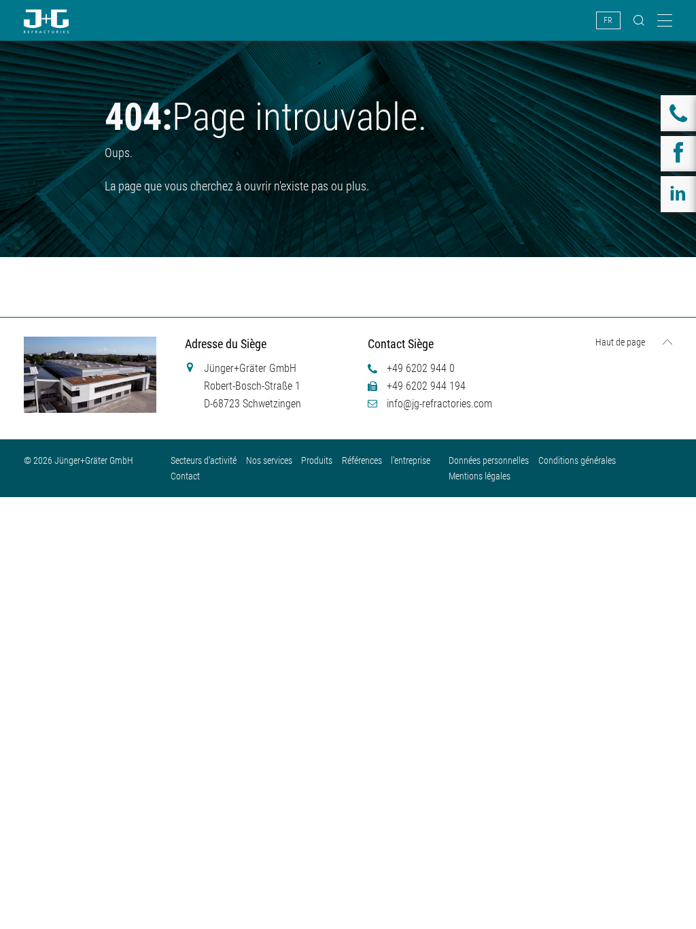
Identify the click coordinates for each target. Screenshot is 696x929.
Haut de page (620, 342)
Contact (185, 476)
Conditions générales (577, 460)
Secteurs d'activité (204, 460)
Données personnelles (489, 460)
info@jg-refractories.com (439, 403)
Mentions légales (479, 476)
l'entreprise (410, 460)
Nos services (269, 460)
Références (362, 460)
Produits (316, 460)
